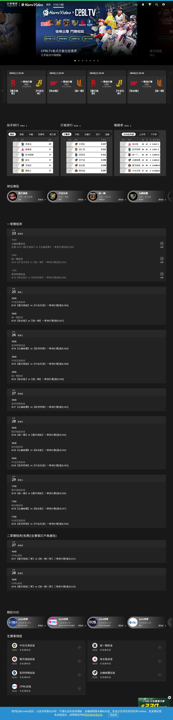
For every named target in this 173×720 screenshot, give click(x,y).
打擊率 (67, 134)
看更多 (22, 126)
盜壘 (107, 134)
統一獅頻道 (106, 645)
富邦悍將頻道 (27, 672)
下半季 (154, 134)
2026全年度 (128, 134)
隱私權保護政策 (93, 714)
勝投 (12, 134)
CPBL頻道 (25, 686)
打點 (77, 134)
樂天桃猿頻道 (27, 659)
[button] (75, 60)
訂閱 (135, 4)
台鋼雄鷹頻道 (107, 672)
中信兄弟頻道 (27, 645)
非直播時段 (25, 650)
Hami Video (25, 4)
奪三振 (53, 134)
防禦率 (41, 134)
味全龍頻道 (106, 659)
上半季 (142, 134)
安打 (98, 134)
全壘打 (87, 134)
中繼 (31, 134)
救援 (22, 134)
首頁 (48, 4)
